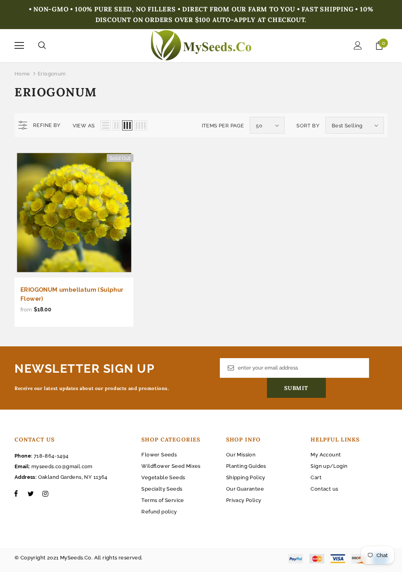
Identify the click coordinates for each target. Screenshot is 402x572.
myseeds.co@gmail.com (62, 466)
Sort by (308, 126)
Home (22, 74)
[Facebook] (16, 493)
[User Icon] (358, 45)
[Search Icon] (42, 46)
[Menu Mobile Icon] (19, 45)
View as (84, 126)
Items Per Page (223, 126)
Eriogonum (52, 74)
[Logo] (201, 45)
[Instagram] (45, 493)
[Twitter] (31, 493)
